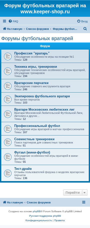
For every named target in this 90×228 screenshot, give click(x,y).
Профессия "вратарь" (32, 53)
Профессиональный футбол (37, 126)
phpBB (37, 211)
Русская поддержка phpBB (45, 215)
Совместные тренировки (34, 139)
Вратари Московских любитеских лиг (44, 109)
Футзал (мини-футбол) (32, 152)
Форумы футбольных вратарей (37, 38)
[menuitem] (13, 21)
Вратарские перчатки (31, 83)
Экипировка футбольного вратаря (42, 96)
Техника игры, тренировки (35, 66)
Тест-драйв (23, 169)
